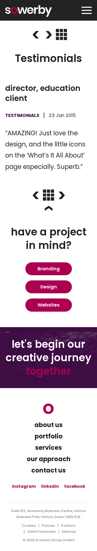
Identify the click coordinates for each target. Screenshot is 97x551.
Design (48, 287)
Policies (48, 525)
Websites (48, 305)
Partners (68, 525)
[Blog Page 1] (61, 34)
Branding (49, 268)
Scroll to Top (48, 208)
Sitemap (69, 531)
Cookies (29, 525)
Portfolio (49, 436)
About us (48, 425)
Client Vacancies (41, 531)
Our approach (49, 459)
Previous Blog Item (35, 34)
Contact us (48, 470)
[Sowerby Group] (28, 11)
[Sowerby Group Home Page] (48, 409)
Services (48, 448)
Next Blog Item (48, 34)
